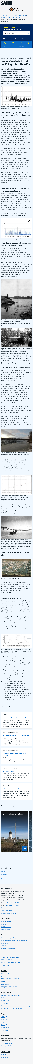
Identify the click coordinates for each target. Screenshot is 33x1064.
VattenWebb (5, 1003)
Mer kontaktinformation (9, 913)
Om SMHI (4, 924)
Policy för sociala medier (9, 987)
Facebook (5, 871)
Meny (30, 5)
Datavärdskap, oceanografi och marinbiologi (15, 1006)
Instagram (13, 984)
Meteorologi (6, 46)
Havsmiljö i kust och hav (9, 938)
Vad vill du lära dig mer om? (12, 28)
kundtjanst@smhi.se (12, 902)
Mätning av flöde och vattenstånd (12, 17)
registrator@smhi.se (12, 905)
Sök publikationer (7, 1043)
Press (3, 908)
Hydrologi (22, 15)
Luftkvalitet (5, 943)
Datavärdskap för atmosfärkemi (11, 1008)
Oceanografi (21, 46)
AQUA (12, 1017)
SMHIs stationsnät (9, 771)
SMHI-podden (5, 929)
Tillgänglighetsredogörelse (10, 957)
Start (2, 15)
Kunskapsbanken (11, 15)
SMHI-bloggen (6, 927)
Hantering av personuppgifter (11, 962)
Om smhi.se (5, 965)
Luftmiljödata (5, 1000)
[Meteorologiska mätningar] (24, 848)
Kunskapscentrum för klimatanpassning (14, 941)
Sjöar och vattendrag (8, 949)
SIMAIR (3, 946)
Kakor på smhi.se (6, 960)
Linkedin (13, 981)
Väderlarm (13, 1030)
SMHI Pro (13, 1022)
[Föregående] (13, 858)
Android (13, 1057)
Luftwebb (13, 998)
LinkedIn (5, 875)
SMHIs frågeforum (16, 910)
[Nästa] (20, 858)
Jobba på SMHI (6, 921)
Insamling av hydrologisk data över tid (16, 736)
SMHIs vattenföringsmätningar (13, 789)
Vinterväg (13, 1027)
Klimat (28, 46)
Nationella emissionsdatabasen (11, 995)
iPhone (12, 1054)
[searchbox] (14, 33)
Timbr (12, 1025)
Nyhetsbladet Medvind (8, 1046)
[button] (25, 4)
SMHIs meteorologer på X (16, 979)
